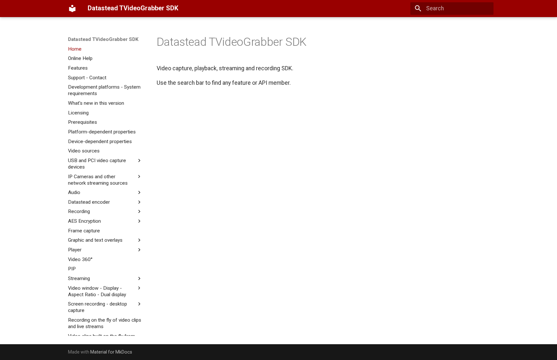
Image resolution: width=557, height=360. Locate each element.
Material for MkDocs (111, 352)
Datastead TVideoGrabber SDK (103, 39)
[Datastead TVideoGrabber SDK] (72, 8)
